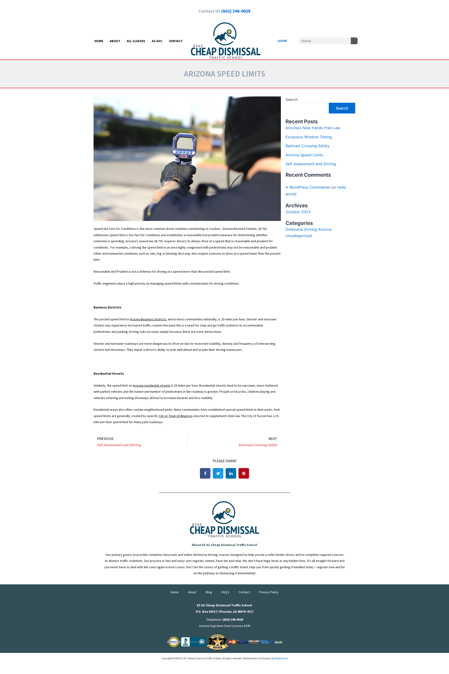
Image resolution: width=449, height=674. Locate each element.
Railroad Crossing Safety (308, 145)
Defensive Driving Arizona (309, 229)
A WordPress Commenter (308, 187)
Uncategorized (299, 235)
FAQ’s (225, 592)
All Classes (136, 41)
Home (98, 41)
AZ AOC (157, 41)
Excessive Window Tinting (309, 137)
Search (292, 99)
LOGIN (282, 41)
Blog (209, 592)
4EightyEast (281, 658)
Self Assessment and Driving (311, 163)
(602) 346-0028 (235, 11)
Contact (176, 41)
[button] (205, 473)
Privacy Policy (269, 592)
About (115, 41)
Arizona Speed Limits (304, 155)
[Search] (354, 40)
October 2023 (298, 211)
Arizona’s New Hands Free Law (313, 127)
